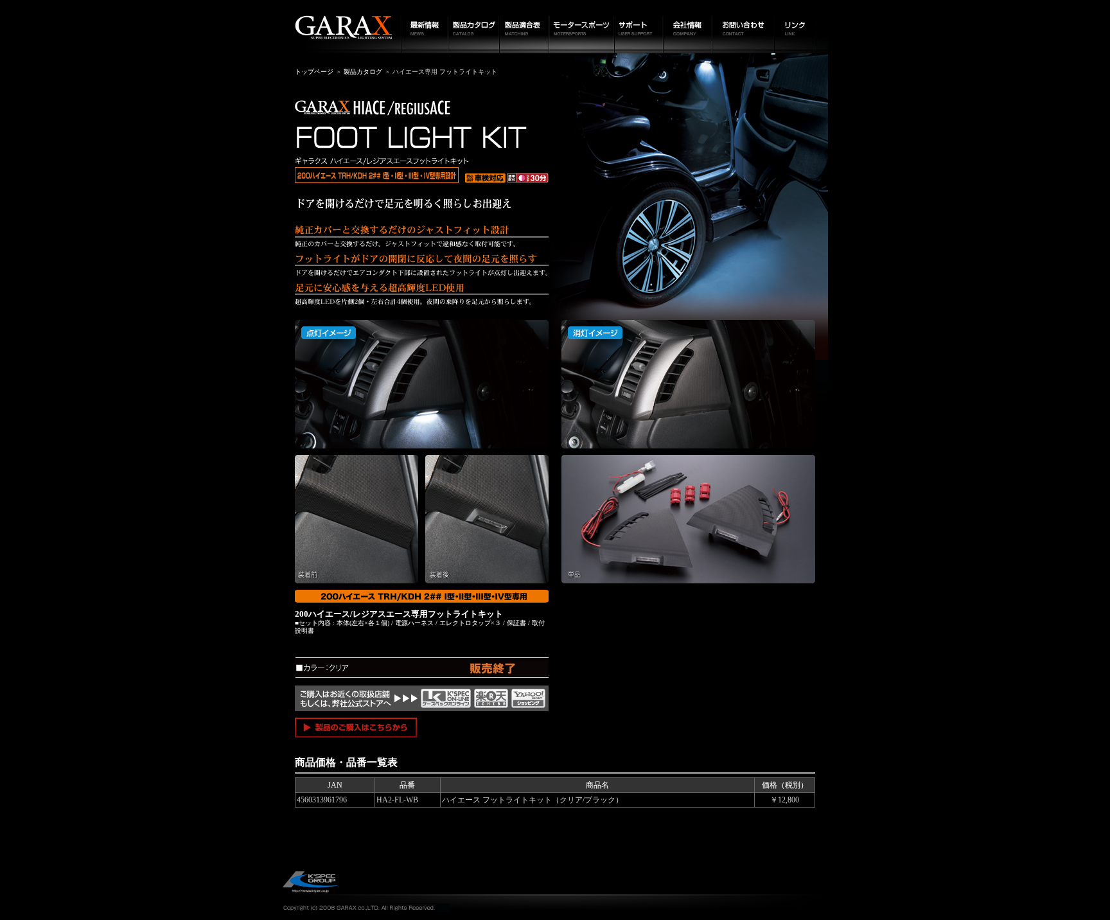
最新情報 (424, 26)
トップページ (314, 71)
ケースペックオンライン (446, 698)
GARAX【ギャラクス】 (341, 26)
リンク (801, 26)
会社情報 (688, 26)
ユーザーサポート (639, 26)
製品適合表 (524, 26)
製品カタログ (474, 26)
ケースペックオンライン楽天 (491, 698)
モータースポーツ (582, 26)
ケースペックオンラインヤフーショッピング (528, 698)
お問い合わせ (743, 26)
